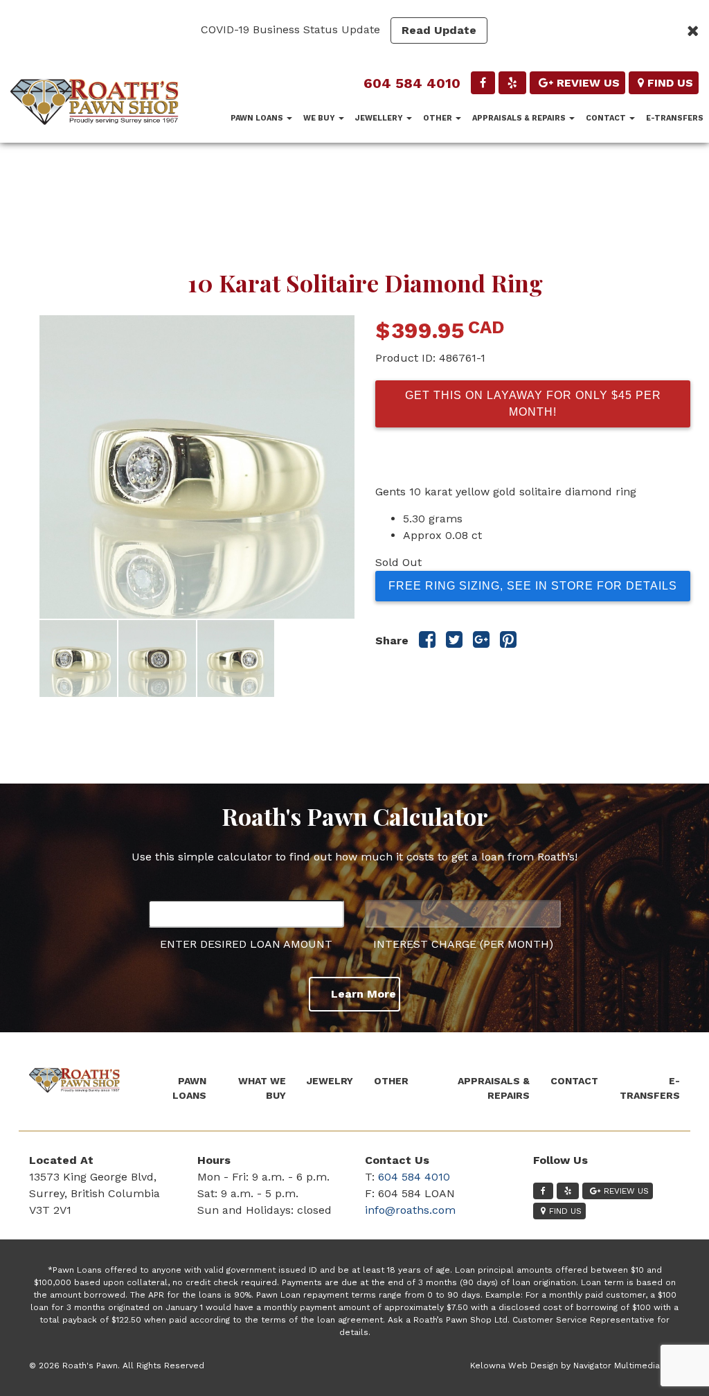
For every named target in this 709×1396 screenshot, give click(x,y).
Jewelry (330, 1080)
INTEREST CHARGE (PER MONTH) (463, 944)
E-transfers (674, 118)
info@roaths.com (410, 1210)
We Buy (320, 118)
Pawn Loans (258, 118)
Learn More (363, 993)
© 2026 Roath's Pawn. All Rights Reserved (116, 1365)
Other (438, 118)
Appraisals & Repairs (520, 118)
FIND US (670, 82)
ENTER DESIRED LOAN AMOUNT (246, 944)
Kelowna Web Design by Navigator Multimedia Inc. (573, 1365)
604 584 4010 (412, 83)
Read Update (439, 30)
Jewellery (380, 118)
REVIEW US (588, 82)
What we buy (262, 1088)
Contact (607, 118)
